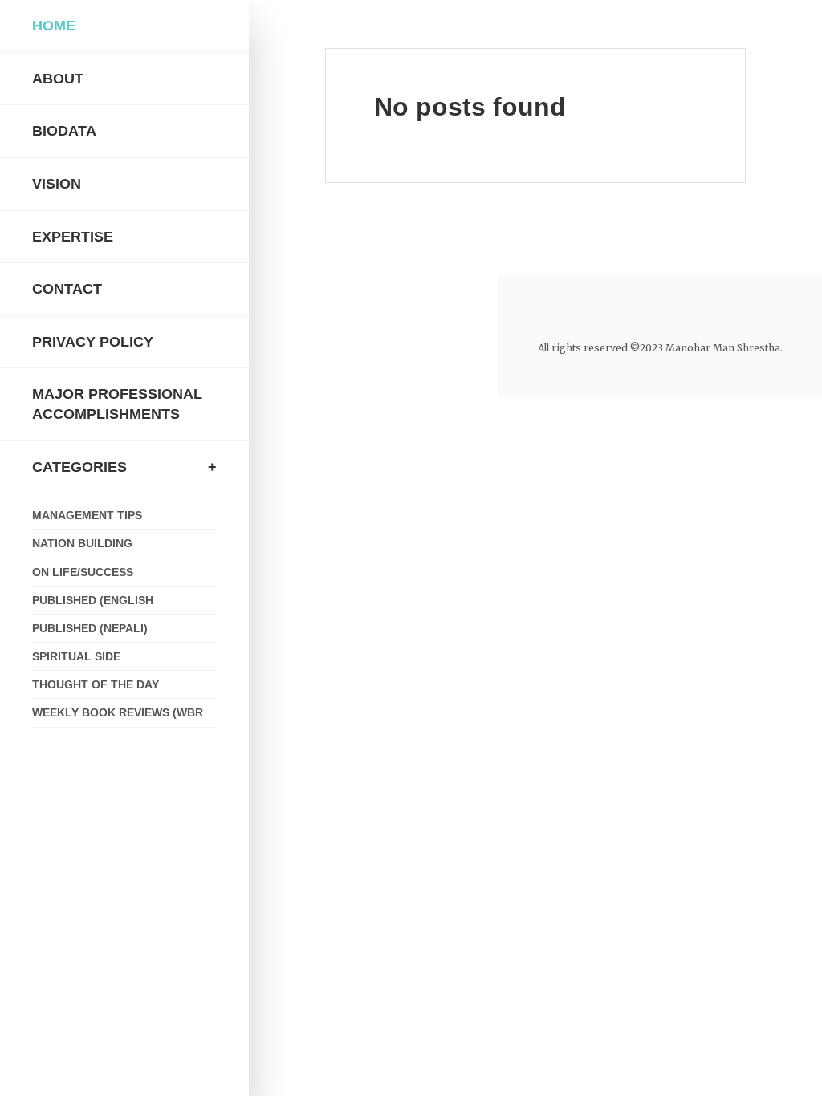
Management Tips (87, 515)
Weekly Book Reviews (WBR (117, 712)
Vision (56, 184)
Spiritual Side (76, 656)
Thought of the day (95, 684)
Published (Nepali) (90, 628)
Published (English (92, 600)
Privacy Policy (92, 342)
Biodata (64, 131)
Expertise (72, 237)
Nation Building (82, 543)
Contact (67, 289)
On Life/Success (82, 572)
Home (53, 26)
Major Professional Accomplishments (117, 404)
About (57, 79)
